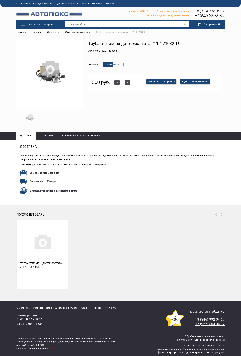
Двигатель (53, 32)
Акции (85, 3)
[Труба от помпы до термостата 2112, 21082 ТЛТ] (50, 74)
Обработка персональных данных (205, 336)
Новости (97, 3)
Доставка (26, 135)
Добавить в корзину (161, 81)
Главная (21, 32)
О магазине (23, 3)
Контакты (111, 3)
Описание (46, 135)
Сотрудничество (42, 3)
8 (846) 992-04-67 (211, 11)
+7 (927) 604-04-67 (210, 15)
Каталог (36, 32)
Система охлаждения (77, 32)
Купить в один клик (195, 81)
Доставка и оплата (67, 3)
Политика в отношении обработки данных (200, 339)
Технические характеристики (80, 135)
